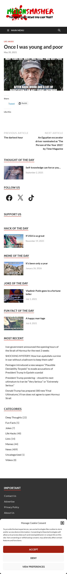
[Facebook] (9, 198)
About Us (9, 512)
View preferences (33, 566)
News (8, 449)
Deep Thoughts (13, 417)
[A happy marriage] (13, 318)
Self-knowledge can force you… (43, 167)
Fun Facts (10, 422)
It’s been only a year (37, 263)
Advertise (9, 501)
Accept (33, 549)
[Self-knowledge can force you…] (13, 167)
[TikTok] (31, 198)
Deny (33, 558)
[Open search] (59, 30)
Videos (9, 459)
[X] (20, 198)
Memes (9, 443)
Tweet (11, 103)
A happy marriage (35, 318)
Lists (7, 438)
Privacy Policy (11, 507)
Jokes (8, 428)
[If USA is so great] (13, 236)
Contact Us (10, 495)
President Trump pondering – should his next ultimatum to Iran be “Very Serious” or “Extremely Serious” (31, 381)
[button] (62, 523)
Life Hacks (9, 41)
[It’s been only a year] (13, 263)
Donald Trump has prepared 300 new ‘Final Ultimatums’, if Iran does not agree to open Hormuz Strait (32, 394)
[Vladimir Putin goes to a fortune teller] (13, 291)
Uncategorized (13, 454)
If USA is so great (35, 235)
